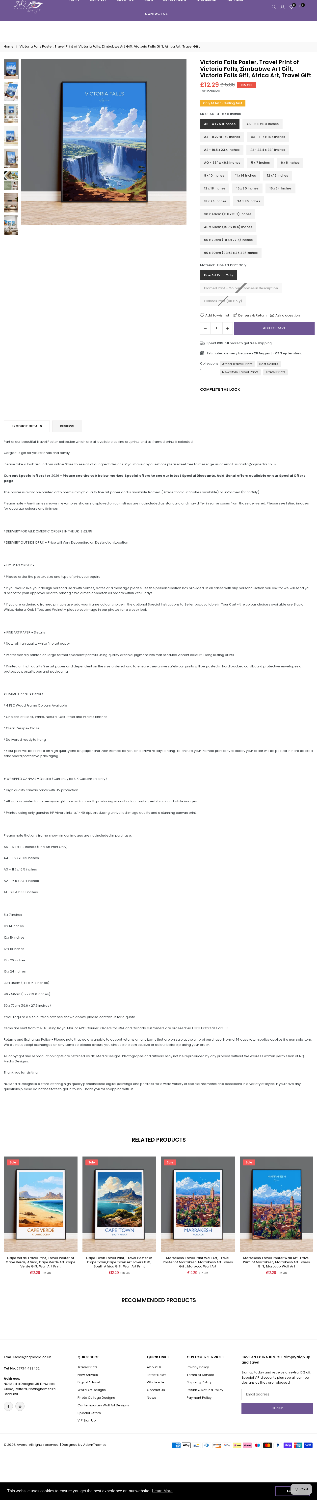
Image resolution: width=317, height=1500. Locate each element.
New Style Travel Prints (240, 372)
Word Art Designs (92, 1390)
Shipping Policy (199, 1382)
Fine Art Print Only (218, 275)
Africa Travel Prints (237, 364)
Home (9, 46)
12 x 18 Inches (214, 188)
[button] (174, 147)
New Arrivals (88, 1374)
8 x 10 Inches (214, 175)
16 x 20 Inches (247, 188)
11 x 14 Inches (245, 175)
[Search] (273, 7)
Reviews (67, 426)
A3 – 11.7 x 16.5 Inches (268, 136)
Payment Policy (199, 1397)
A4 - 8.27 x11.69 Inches (222, 136)
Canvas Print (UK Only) (223, 301)
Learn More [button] (162, 1491)
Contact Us (156, 1390)
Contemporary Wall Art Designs (103, 1405)
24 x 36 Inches (248, 201)
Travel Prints (275, 372)
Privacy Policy (198, 1367)
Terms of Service (200, 1374)
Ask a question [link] (287, 315)
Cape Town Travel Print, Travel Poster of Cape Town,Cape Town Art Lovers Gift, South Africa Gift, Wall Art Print (119, 1262)
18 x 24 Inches (215, 201)
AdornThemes (94, 1444)
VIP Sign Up (87, 1420)
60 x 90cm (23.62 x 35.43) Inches (231, 252)
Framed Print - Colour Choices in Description (241, 288)
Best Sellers (268, 364)
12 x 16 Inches (277, 175)
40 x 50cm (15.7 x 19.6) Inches (228, 227)
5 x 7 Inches (260, 162)
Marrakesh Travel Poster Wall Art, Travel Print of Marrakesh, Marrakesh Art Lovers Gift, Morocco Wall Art (276, 1262)
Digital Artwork (89, 1382)
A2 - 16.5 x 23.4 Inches (221, 149)
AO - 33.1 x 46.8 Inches (222, 162)
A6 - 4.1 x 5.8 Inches (220, 124)
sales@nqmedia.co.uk (32, 1357)
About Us (154, 1367)
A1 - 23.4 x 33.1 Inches (267, 149)
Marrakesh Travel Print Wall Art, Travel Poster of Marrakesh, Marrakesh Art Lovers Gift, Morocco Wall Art (198, 1262)
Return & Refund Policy (205, 1390)
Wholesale (155, 1382)
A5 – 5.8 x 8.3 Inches (262, 124)
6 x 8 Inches (290, 162)
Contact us (156, 13)
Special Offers (89, 1413)
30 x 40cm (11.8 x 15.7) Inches (227, 214)
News (151, 1397)
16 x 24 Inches (280, 188)
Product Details (26, 426)
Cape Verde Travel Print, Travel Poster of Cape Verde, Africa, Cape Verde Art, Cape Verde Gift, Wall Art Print (40, 1262)
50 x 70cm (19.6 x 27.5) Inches (228, 239)
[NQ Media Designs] (28, 6)
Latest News (156, 1374)
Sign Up (277, 1408)
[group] (103, 142)
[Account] (282, 7)
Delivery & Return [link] (252, 315)
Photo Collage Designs (96, 1397)
